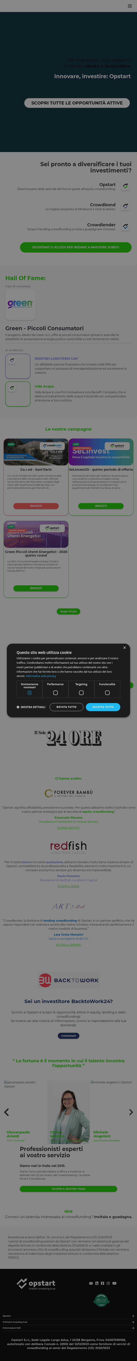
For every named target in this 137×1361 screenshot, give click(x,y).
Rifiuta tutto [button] (66, 707)
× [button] (124, 648)
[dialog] (68, 680)
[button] (31, 707)
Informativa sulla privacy (41, 676)
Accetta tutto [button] (103, 707)
